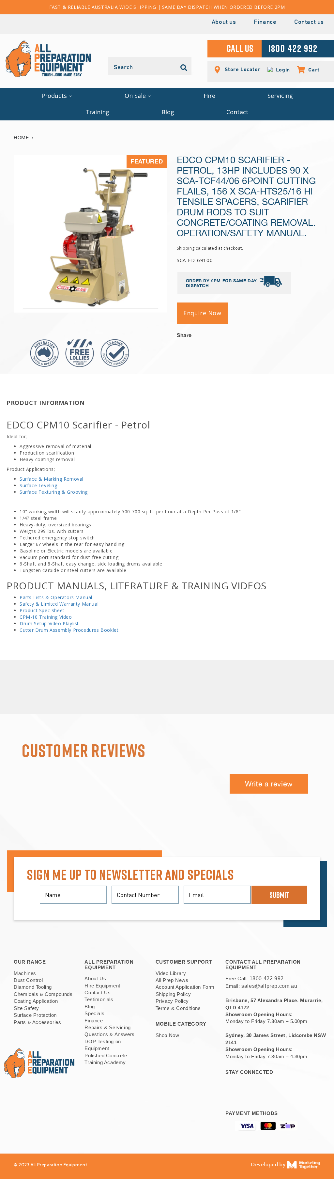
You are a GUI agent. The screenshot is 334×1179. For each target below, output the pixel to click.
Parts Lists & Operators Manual (56, 597)
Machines (25, 973)
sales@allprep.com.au (269, 986)
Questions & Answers (109, 1034)
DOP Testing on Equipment (102, 1045)
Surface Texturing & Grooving (54, 492)
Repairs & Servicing (107, 1027)
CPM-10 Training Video (46, 617)
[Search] (184, 67)
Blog (89, 1006)
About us (224, 22)
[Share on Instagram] (305, 333)
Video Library (171, 973)
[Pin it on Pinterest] (315, 333)
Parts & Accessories (37, 1022)
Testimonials (98, 999)
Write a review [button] (269, 784)
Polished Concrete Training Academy (105, 1059)
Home (21, 137)
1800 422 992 (267, 978)
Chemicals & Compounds (43, 994)
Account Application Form (185, 987)
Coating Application (36, 1001)
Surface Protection (35, 1015)
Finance (265, 22)
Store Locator (241, 69)
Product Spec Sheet (42, 610)
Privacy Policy (172, 1001)
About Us (95, 978)
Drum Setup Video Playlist (49, 623)
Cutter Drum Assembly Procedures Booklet (69, 630)
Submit (279, 894)
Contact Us (97, 992)
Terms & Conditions (178, 1008)
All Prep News (172, 980)
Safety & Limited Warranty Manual (59, 604)
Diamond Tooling (33, 987)
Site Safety (26, 1008)
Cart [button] (310, 69)
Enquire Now (202, 313)
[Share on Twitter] (295, 333)
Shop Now (167, 1035)
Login (281, 69)
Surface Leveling (38, 485)
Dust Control (28, 980)
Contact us (309, 22)
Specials (94, 1013)
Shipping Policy (173, 994)
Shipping (186, 248)
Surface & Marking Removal (52, 479)
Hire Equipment (102, 985)
